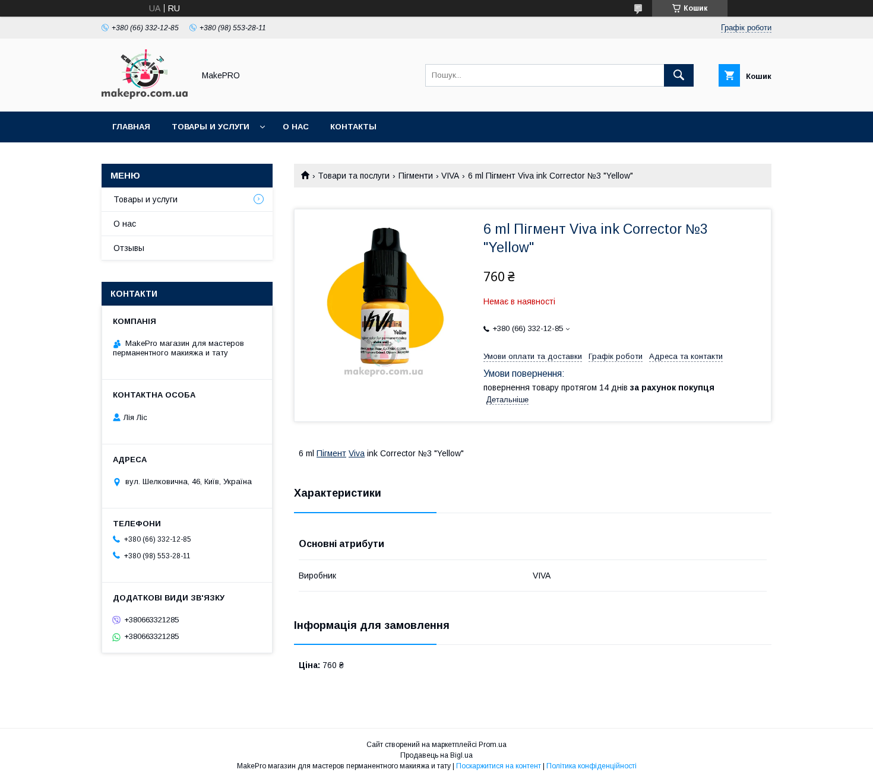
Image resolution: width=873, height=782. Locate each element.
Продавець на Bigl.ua (436, 755)
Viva (357, 453)
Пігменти (415, 175)
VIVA (450, 175)
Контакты (353, 126)
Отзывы (128, 248)
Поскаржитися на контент (498, 766)
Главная (131, 126)
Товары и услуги (210, 126)
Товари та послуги (354, 175)
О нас (296, 126)
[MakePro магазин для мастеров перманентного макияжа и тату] (145, 96)
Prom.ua (493, 744)
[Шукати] (679, 75)
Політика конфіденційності (591, 766)
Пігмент (331, 453)
